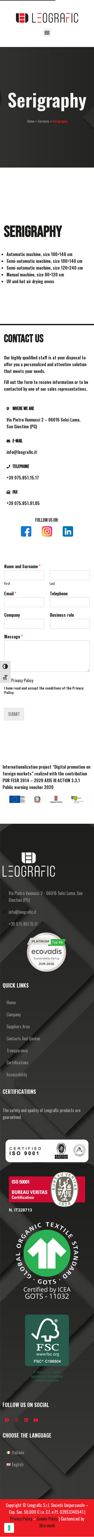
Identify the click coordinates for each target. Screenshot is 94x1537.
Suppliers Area (18, 1026)
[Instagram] (16, 1420)
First (7, 583)
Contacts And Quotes (23, 1038)
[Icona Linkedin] (67, 531)
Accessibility (17, 1074)
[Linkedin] (26, 1420)
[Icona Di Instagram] (47, 531)
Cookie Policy (47, 1519)
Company (12, 615)
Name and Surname (22, 566)
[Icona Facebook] (26, 531)
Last (52, 583)
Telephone (59, 593)
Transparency (17, 1050)
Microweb (47, 1525)
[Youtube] (36, 1420)
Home (30, 121)
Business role (62, 615)
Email (10, 593)
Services (43, 121)
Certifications (17, 1062)
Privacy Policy (22, 680)
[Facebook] (7, 1420)
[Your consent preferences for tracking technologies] (9, 1528)
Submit (14, 714)
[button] (47, 32)
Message (13, 636)
